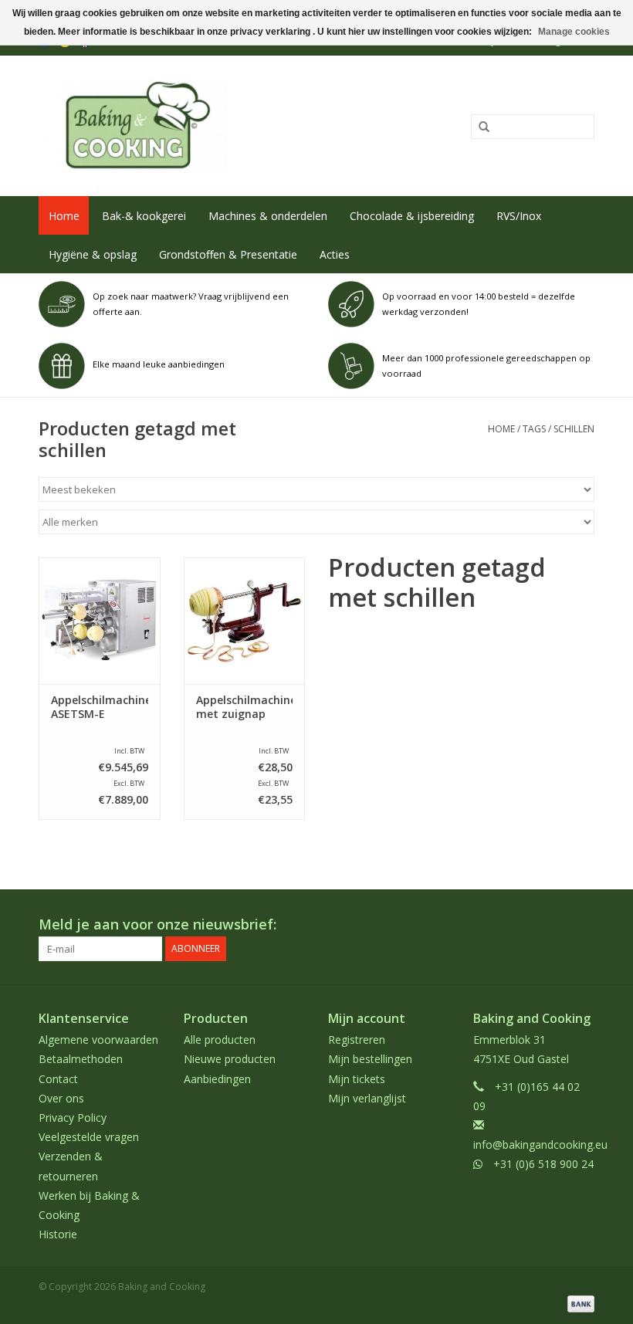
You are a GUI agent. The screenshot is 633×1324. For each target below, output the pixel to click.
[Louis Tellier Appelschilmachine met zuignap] (245, 621)
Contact (58, 1079)
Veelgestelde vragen (89, 1136)
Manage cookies (574, 31)
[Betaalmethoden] (578, 1302)
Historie (58, 1234)
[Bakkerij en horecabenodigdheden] (203, 126)
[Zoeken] (478, 127)
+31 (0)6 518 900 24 (543, 1163)
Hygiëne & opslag (93, 254)
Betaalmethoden (81, 1058)
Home (64, 215)
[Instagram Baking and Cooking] (582, 925)
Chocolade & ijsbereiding (412, 215)
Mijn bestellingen (370, 1058)
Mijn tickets (356, 1079)
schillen (573, 428)
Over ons (61, 1098)
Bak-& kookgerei (144, 215)
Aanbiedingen (217, 1079)
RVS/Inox (518, 215)
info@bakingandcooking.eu (540, 1144)
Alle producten (220, 1039)
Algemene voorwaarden (98, 1039)
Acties (335, 254)
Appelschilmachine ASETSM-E (99, 707)
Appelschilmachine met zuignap (244, 707)
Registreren (356, 1039)
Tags (534, 428)
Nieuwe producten (230, 1058)
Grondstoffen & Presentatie (228, 254)
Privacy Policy (73, 1117)
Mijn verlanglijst (367, 1098)
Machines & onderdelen (267, 215)
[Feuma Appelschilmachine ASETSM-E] (100, 621)
